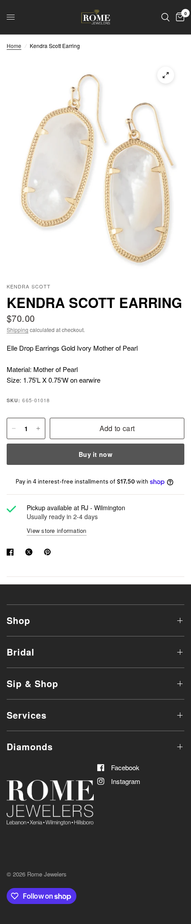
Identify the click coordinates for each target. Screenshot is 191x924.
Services (27, 714)
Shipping (17, 329)
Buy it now (95, 454)
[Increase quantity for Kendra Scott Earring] (38, 428)
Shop (18, 620)
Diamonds (30, 746)
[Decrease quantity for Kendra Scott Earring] (13, 428)
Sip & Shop (32, 683)
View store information (57, 530)
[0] (178, 17)
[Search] (165, 17)
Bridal (21, 651)
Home (14, 45)
